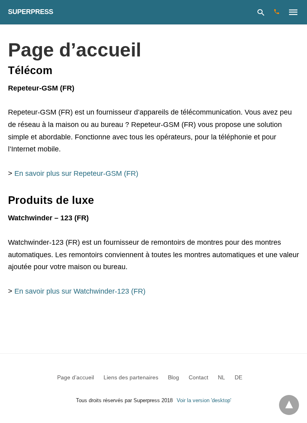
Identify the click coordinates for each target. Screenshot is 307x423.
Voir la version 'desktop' (204, 400)
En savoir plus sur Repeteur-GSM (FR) (76, 173)
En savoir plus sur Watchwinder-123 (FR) (80, 291)
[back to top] (289, 405)
